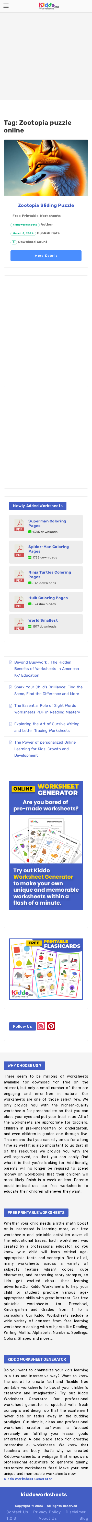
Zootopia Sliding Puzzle (46, 205)
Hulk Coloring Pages (48, 598)
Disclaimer (76, 1512)
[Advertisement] (46, 50)
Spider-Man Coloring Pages (48, 549)
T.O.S (11, 1518)
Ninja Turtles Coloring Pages (49, 574)
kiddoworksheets (25, 224)
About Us (48, 1518)
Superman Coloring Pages (47, 523)
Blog (83, 1518)
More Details (46, 256)
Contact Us (17, 1512)
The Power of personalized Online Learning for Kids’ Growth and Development (45, 749)
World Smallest (43, 620)
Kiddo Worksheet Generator (28, 1479)
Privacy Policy (47, 1512)
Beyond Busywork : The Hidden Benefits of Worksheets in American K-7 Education (46, 669)
